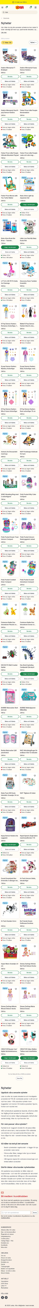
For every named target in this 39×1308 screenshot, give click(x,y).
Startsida (6, 18)
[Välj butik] (2, 7)
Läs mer (4, 32)
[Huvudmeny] (36, 7)
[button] (30, 7)
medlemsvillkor (5, 1218)
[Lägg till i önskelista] (16, 50)
